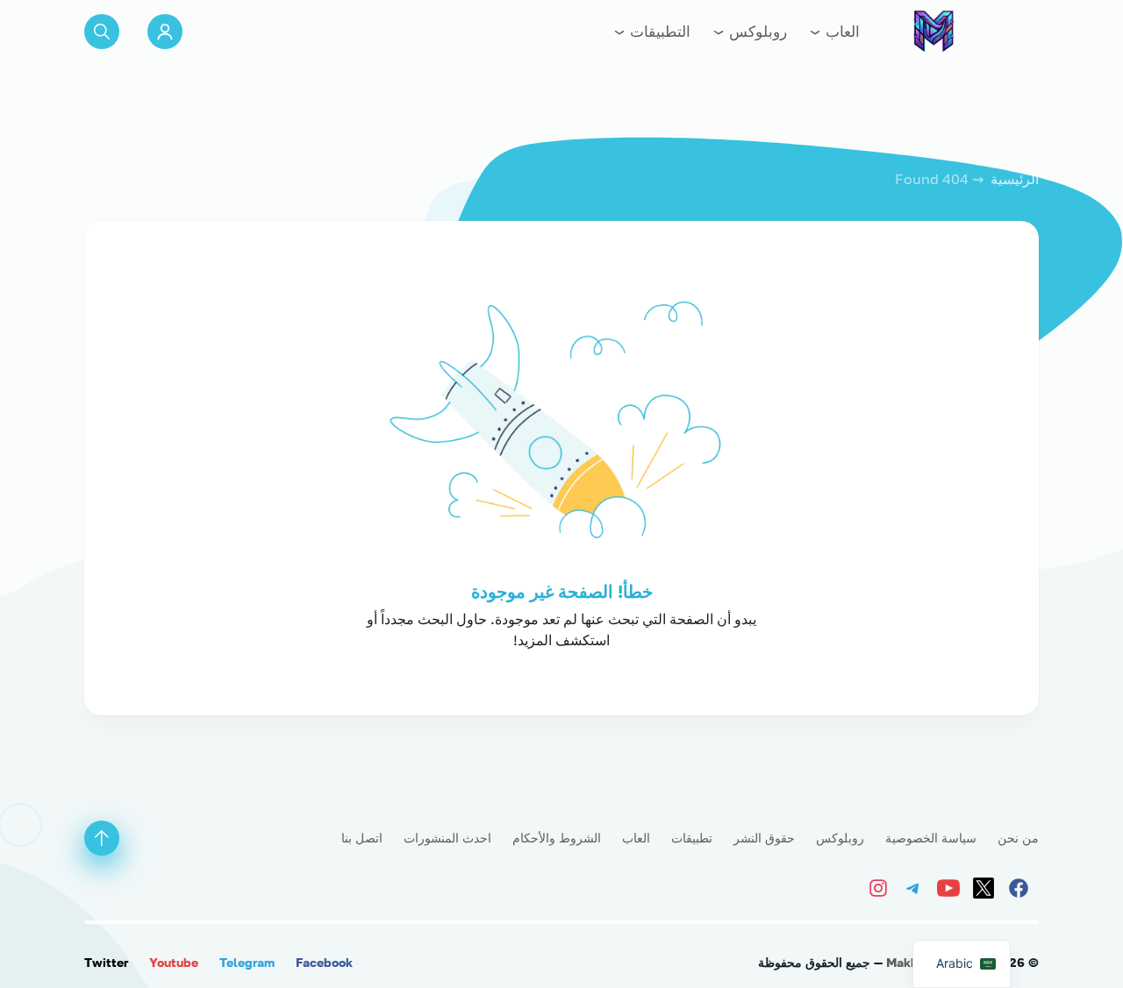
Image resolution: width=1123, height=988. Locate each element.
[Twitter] (986, 885)
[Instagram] (882, 885)
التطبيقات (658, 31)
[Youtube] (951, 885)
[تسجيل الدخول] (164, 31)
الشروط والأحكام (556, 837)
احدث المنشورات (447, 837)
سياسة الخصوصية (930, 837)
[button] (101, 31)
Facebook (324, 962)
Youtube (173, 962)
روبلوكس (756, 31)
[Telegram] (915, 885)
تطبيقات (691, 837)
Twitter (106, 962)
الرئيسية (1015, 179)
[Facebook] (1021, 885)
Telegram (247, 962)
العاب (841, 31)
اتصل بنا (362, 837)
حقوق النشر (764, 837)
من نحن (1018, 837)
